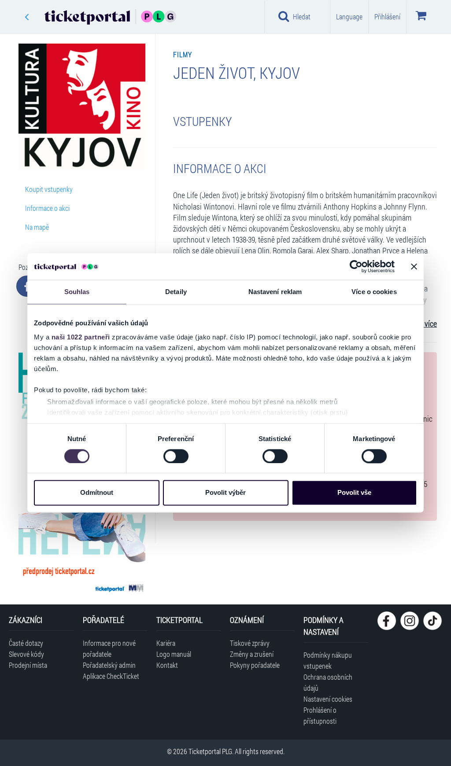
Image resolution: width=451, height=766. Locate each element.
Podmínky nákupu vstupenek (327, 660)
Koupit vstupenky (49, 189)
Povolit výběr (225, 493)
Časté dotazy (26, 643)
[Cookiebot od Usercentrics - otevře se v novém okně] (356, 266)
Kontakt (167, 665)
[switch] (176, 456)
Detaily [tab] (176, 291)
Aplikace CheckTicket (111, 676)
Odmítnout (96, 493)
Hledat (302, 16)
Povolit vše (354, 493)
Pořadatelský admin (109, 665)
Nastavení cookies (327, 698)
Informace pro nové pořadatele (109, 648)
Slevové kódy (26, 654)
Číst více (424, 324)
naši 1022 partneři (81, 337)
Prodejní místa (28, 665)
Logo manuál (173, 654)
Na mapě (37, 227)
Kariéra (165, 643)
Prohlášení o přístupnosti (319, 715)
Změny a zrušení (252, 654)
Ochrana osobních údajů (327, 682)
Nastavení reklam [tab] (275, 291)
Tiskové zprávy (250, 643)
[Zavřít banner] (414, 266)
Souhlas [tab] (77, 291)
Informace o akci (47, 208)
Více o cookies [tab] (373, 291)
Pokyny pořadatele (255, 665)
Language (349, 16)
